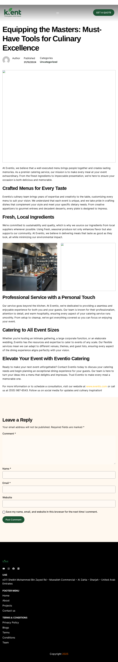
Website (7, 497)
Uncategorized (48, 61)
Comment (9, 433)
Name (6, 468)
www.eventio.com (96, 386)
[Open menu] (57, 13)
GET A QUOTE (103, 12)
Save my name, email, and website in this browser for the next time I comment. (52, 511)
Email (6, 482)
